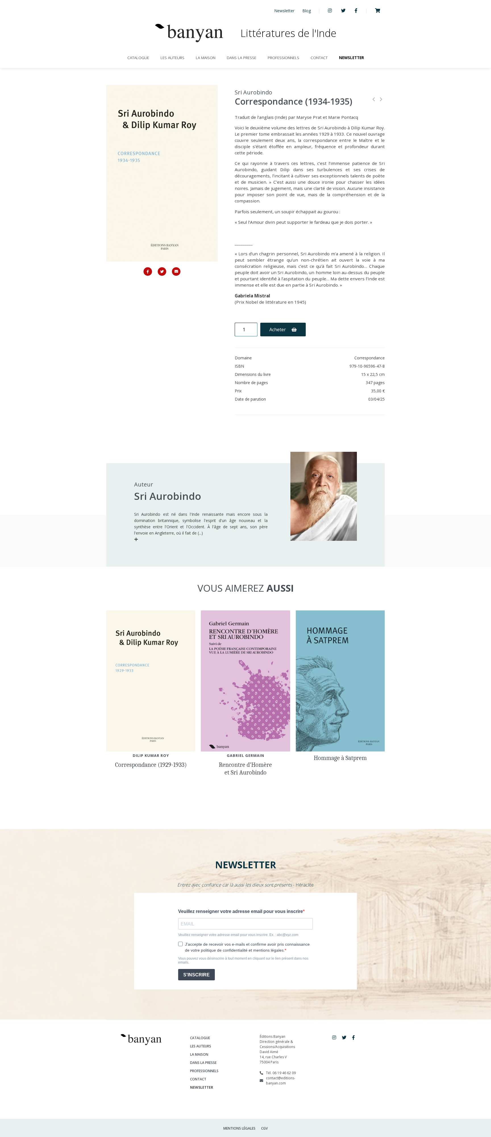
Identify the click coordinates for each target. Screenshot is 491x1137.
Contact (319, 57)
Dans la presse (241, 57)
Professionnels (283, 57)
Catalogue (138, 57)
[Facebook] (148, 271)
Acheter (278, 329)
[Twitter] (162, 271)
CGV (264, 1128)
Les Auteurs (172, 57)
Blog (306, 10)
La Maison (205, 57)
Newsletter (284, 10)
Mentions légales (239, 1128)
